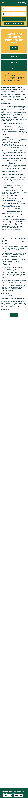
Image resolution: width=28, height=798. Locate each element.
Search (14, 19)
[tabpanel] (14, 78)
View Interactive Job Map (14, 23)
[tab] (14, 56)
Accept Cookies (7, 795)
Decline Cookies (18, 795)
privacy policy (11, 793)
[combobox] (14, 9)
